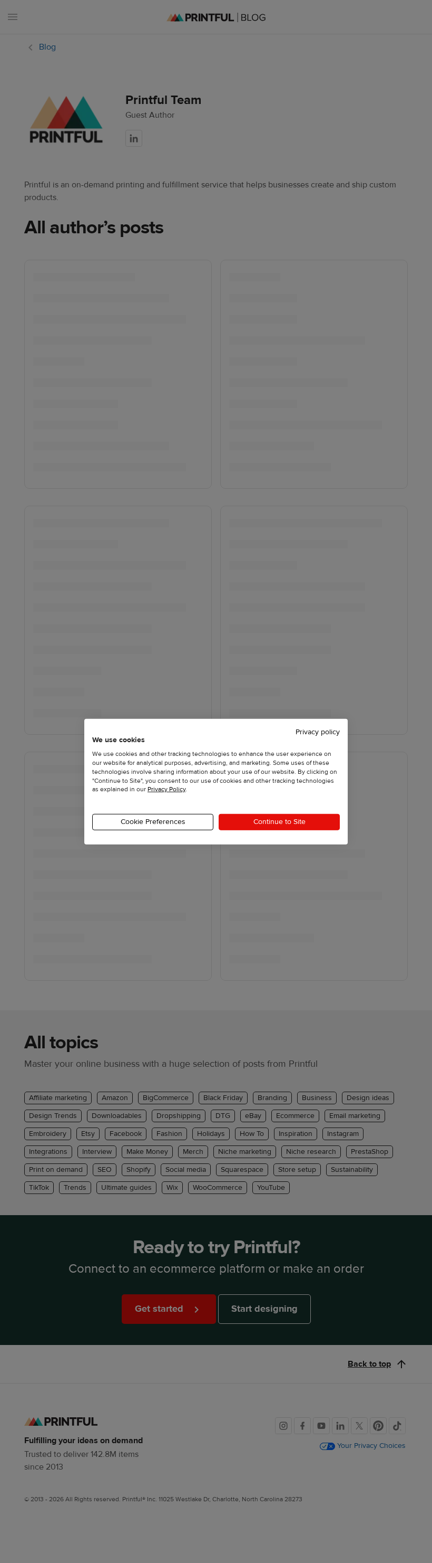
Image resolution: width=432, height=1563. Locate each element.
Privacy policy (318, 731)
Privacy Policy (166, 789)
